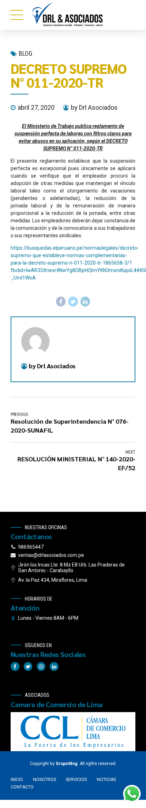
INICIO (17, 779)
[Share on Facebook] (61, 302)
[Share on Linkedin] (85, 302)
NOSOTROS (44, 779)
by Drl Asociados (94, 107)
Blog (25, 53)
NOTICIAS (106, 779)
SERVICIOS (76, 779)
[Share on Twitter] (73, 302)
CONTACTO (22, 787)
